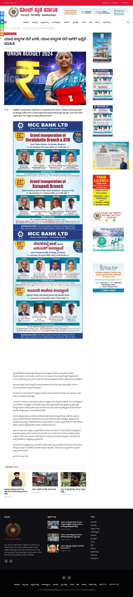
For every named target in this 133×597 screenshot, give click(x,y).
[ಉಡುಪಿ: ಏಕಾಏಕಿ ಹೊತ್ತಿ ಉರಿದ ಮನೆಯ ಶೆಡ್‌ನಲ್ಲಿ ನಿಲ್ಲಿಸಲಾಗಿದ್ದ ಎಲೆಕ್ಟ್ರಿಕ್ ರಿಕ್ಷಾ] (53, 537)
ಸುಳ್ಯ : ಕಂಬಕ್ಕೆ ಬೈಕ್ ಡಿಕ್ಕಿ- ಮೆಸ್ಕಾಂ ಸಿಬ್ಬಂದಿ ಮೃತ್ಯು (73, 490)
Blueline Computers (89, 590)
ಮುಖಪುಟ (26, 22)
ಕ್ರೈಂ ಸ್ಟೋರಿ (76, 22)
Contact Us (114, 3)
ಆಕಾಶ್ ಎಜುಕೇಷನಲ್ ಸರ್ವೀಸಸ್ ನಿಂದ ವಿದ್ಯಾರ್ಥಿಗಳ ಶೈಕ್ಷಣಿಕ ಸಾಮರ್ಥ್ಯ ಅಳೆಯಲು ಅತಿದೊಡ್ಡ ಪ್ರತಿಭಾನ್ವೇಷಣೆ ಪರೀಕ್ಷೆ (72, 524)
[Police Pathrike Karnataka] (32, 12)
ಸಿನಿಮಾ (84, 22)
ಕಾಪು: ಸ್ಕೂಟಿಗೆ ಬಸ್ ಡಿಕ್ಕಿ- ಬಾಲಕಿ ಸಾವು (44, 489)
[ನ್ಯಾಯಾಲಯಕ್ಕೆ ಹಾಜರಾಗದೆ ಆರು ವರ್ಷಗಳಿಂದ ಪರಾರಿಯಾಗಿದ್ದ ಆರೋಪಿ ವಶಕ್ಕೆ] (17, 479)
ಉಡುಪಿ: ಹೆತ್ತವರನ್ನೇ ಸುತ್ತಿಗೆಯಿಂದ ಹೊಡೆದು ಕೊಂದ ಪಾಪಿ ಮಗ (72, 547)
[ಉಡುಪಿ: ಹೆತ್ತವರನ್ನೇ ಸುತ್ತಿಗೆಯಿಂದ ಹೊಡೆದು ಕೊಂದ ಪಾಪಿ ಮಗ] (53, 549)
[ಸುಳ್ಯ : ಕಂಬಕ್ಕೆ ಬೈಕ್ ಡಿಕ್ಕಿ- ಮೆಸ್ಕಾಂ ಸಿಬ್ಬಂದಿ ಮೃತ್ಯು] (73, 479)
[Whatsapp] (2, 26)
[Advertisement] (50, 353)
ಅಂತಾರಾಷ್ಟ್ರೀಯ (56, 22)
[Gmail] (2, 30)
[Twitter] (2, 18)
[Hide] (1, 38)
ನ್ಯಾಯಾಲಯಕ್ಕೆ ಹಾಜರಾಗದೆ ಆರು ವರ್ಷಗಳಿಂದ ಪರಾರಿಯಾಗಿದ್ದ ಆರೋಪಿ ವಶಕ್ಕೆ (15, 491)
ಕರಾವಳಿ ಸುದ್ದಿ (106, 22)
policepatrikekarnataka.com (52, 590)
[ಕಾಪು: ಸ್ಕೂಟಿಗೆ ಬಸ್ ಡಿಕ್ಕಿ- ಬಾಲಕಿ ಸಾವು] (45, 479)
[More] (2, 34)
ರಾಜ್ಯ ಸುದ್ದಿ (34, 22)
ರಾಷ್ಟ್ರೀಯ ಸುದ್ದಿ (45, 22)
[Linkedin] (2, 22)
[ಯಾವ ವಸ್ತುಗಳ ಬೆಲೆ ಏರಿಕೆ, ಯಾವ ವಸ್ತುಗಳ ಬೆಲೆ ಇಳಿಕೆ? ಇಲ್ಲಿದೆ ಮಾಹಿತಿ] (45, 78)
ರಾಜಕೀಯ (66, 22)
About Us (106, 3)
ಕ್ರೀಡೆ (90, 22)
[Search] (128, 22)
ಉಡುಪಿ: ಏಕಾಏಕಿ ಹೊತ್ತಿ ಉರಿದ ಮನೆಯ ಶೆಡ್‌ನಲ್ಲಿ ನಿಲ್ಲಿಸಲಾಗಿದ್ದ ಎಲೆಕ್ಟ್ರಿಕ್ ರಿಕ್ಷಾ (71, 536)
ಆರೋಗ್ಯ (97, 22)
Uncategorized (10, 33)
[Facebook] (2, 14)
